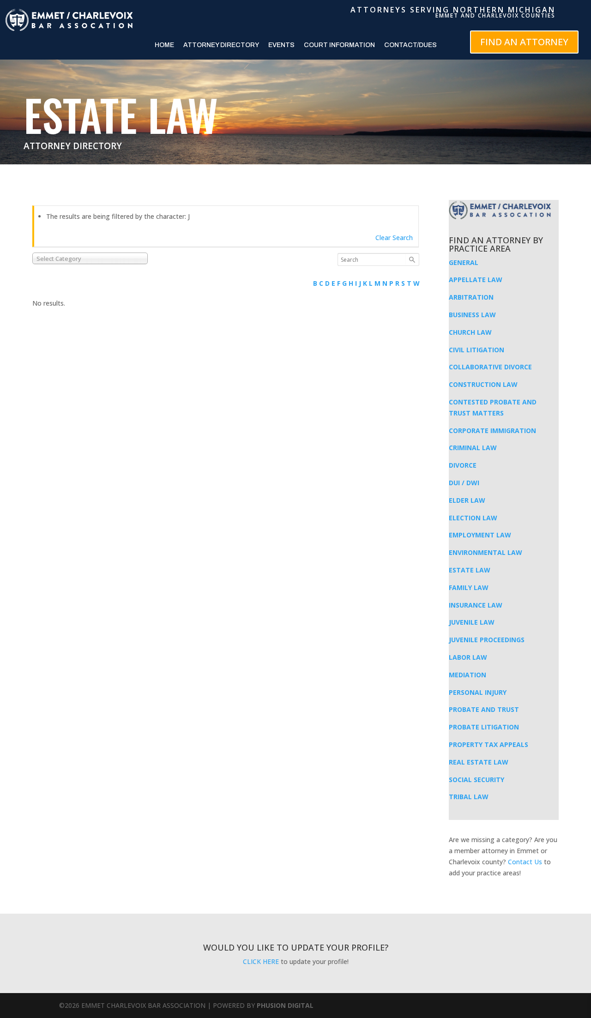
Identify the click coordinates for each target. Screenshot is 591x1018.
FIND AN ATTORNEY (524, 42)
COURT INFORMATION (339, 45)
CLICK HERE (261, 961)
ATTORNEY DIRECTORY (221, 45)
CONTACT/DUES (410, 45)
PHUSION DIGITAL (285, 1005)
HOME (164, 45)
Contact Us (525, 861)
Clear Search (394, 237)
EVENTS (281, 45)
